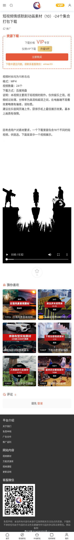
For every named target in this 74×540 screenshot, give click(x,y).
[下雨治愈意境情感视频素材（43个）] (54, 335)
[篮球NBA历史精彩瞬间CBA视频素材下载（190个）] (54, 368)
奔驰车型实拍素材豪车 (16, 350)
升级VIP (44, 48)
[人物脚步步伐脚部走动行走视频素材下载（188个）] (19, 368)
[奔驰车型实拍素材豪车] (19, 335)
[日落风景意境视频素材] (19, 301)
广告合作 (7, 436)
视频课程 (7, 466)
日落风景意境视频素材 (18, 317)
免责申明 (7, 431)
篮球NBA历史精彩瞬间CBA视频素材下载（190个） (54, 383)
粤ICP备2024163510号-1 (37, 531)
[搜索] (11, 5)
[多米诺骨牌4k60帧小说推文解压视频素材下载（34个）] (54, 301)
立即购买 (37, 56)
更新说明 (7, 472)
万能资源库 (8, 461)
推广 (8, 28)
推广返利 (7, 442)
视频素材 (7, 456)
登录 (40, 403)
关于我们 (7, 426)
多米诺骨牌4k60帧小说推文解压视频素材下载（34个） (53, 317)
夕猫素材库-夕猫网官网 (37, 5)
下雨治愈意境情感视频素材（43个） (53, 350)
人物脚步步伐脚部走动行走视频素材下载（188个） (19, 383)
